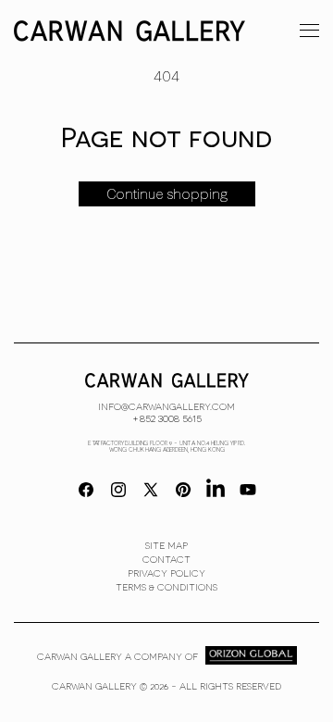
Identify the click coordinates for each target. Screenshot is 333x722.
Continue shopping (167, 194)
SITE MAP (166, 545)
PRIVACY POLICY (166, 573)
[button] (309, 29)
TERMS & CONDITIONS (166, 586)
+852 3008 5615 (167, 417)
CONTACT (166, 559)
